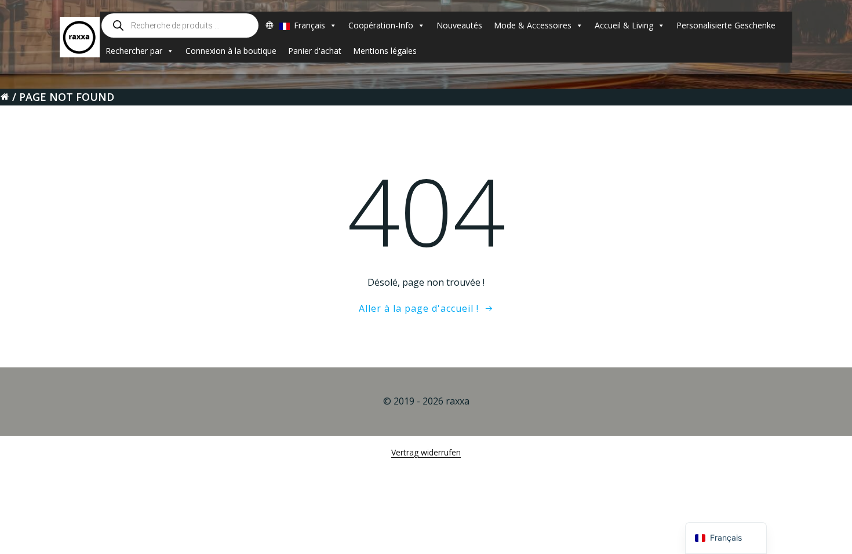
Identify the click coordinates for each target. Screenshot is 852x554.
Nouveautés (459, 25)
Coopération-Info (380, 25)
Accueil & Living (624, 25)
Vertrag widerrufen (426, 452)
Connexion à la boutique (230, 50)
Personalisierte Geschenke (725, 25)
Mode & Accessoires (532, 25)
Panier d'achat (314, 50)
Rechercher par (133, 50)
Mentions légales (385, 50)
